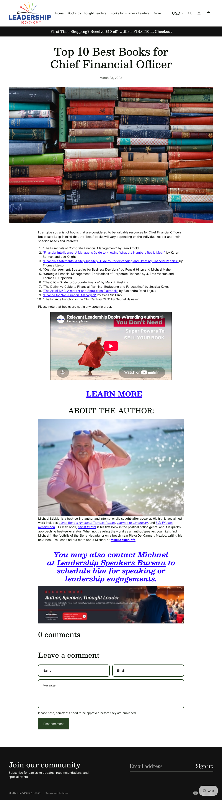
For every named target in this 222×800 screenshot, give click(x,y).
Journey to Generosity (132, 522)
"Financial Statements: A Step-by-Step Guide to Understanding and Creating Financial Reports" (110, 261)
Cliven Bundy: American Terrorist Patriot (87, 522)
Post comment (53, 724)
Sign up (204, 766)
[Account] (199, 13)
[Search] (190, 13)
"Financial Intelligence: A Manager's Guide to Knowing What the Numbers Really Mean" (104, 252)
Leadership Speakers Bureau (111, 562)
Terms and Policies (57, 793)
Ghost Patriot (87, 527)
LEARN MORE (114, 394)
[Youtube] (195, 793)
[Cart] (208, 13)
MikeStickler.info (123, 540)
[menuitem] (157, 13)
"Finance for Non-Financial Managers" (69, 295)
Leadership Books (29, 793)
